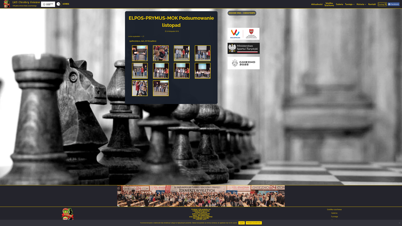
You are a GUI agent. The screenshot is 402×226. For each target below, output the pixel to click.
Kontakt (372, 4)
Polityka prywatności (254, 223)
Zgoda (241, 223)
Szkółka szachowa (334, 209)
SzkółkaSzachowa (329, 4)
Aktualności (317, 4)
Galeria (339, 4)
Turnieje (334, 216)
